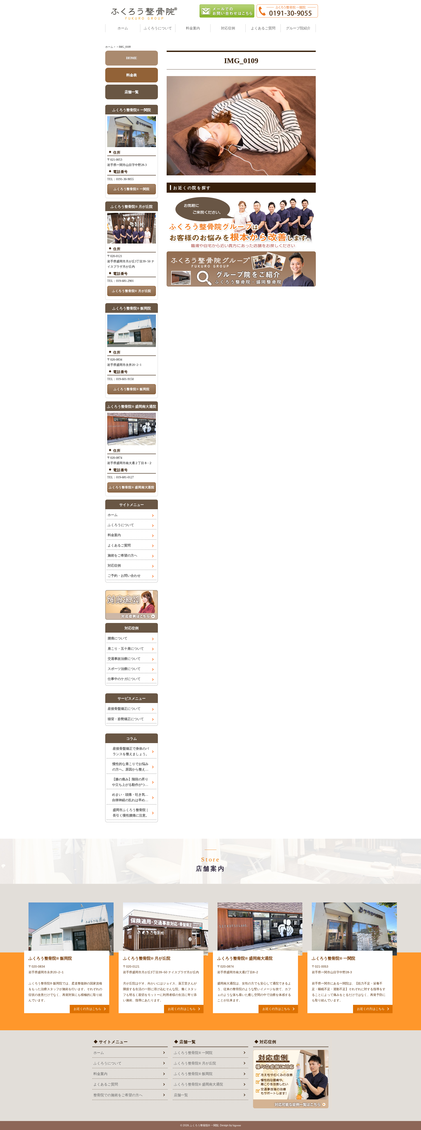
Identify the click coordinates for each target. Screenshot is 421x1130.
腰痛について (117, 638)
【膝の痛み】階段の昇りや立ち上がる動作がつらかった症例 (130, 783)
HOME (131, 58)
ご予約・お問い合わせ (124, 575)
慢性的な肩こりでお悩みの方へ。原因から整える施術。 (130, 767)
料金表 (131, 75)
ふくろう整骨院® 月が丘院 (131, 291)
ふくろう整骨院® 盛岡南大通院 (131, 487)
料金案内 (193, 28)
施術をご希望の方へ (122, 555)
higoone (237, 1125)
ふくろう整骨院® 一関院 (132, 189)
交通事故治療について (124, 658)
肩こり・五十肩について (126, 648)
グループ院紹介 (298, 28)
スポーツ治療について (124, 669)
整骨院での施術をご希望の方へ (118, 1095)
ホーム (123, 28)
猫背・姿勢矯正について (126, 719)
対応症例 (228, 28)
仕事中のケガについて (124, 679)
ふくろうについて (158, 28)
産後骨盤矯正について (124, 708)
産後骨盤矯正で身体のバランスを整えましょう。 (131, 751)
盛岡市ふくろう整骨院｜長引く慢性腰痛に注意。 (131, 812)
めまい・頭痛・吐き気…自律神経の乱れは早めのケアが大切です (130, 798)
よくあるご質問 (263, 28)
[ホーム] (145, 13)
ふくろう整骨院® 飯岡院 (132, 389)
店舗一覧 (132, 92)
